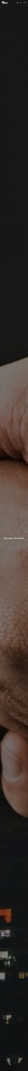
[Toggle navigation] (17, 2)
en (21, 2)
